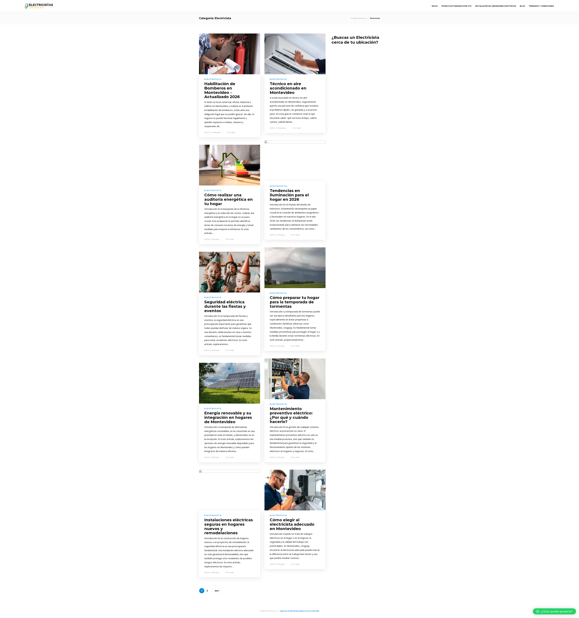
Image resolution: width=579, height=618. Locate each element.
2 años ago (280, 235)
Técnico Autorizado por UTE (456, 6)
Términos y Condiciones (541, 6)
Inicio (435, 6)
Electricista (212, 79)
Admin (207, 132)
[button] (554, 611)
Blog (522, 6)
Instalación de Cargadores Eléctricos (495, 6)
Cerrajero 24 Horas (358, 18)
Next (217, 591)
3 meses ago (215, 132)
